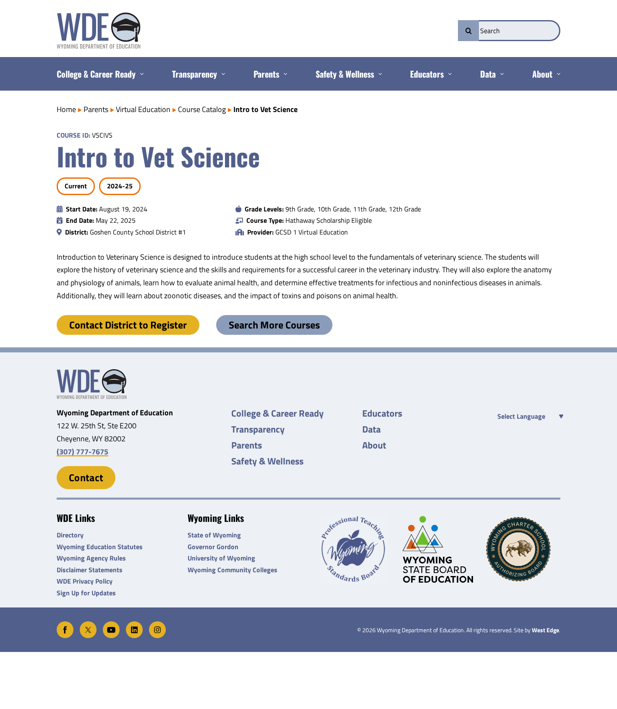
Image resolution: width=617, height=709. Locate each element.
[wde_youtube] (111, 625)
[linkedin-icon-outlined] (134, 625)
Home (66, 109)
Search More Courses (274, 324)
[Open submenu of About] (556, 74)
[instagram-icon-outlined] (157, 625)
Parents (96, 109)
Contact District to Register (128, 324)
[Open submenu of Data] (500, 74)
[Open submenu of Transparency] (221, 74)
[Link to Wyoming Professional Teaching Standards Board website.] (356, 549)
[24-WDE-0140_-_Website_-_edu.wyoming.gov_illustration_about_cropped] (91, 372)
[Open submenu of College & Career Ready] (140, 74)
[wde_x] (88, 625)
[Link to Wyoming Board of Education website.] (440, 549)
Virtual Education (143, 109)
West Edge (545, 630)
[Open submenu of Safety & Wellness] (378, 74)
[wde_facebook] (65, 625)
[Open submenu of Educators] (448, 74)
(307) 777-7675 (82, 451)
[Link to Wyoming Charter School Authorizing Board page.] (523, 549)
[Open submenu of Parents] (283, 74)
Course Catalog (202, 109)
